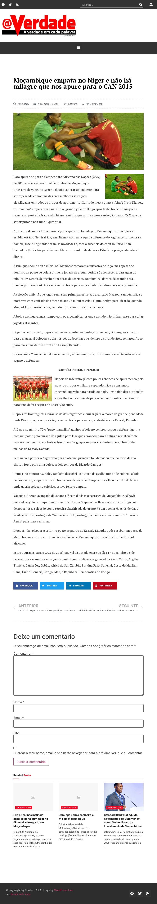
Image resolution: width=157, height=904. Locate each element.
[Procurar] (140, 4)
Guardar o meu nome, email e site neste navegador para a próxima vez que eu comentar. (78, 752)
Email (18, 717)
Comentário (23, 653)
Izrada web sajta (20, 894)
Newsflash (23, 807)
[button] (78, 47)
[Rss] (17, 5)
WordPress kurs (63, 890)
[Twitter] (10, 5)
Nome (19, 702)
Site (16, 732)
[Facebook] (3, 5)
